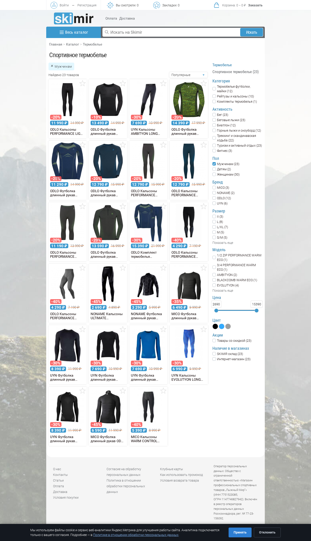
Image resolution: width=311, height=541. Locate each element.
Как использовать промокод (181, 475)
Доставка (127, 18)
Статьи (58, 480)
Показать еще (222, 243)
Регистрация (87, 5)
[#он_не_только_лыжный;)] (73, 18)
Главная (55, 44)
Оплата (111, 18)
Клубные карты (171, 469)
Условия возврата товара (179, 480)
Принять (240, 532)
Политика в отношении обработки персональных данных (126, 486)
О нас (57, 469)
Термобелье (92, 44)
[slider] (216, 311)
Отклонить (267, 532)
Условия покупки (66, 497)
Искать (251, 32)
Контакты (60, 475)
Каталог (72, 44)
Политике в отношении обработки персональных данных (135, 535)
